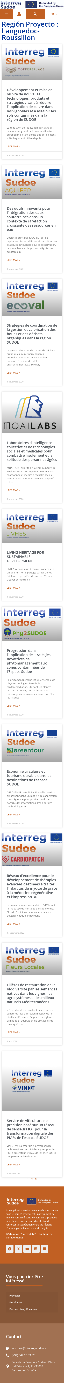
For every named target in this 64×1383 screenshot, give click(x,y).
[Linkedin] (36, 1249)
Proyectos (14, 1295)
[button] (35, 14)
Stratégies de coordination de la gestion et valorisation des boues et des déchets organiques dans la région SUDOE (32, 334)
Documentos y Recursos (23, 1309)
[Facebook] (9, 1249)
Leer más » (13, 146)
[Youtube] (27, 1249)
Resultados (15, 1302)
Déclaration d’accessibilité (21, 1234)
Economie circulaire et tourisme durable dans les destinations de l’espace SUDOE (29, 777)
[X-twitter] (18, 1249)
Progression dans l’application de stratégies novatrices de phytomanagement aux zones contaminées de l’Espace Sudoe (29, 661)
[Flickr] (44, 1249)
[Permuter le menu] (6, 14)
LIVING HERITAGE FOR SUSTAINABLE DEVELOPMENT (25, 556)
